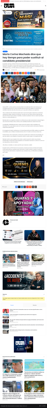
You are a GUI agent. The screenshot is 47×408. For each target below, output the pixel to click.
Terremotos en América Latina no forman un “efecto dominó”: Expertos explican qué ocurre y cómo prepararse (34, 374)
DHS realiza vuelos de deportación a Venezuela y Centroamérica (23, 330)
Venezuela (5, 51)
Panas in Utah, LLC (23, 405)
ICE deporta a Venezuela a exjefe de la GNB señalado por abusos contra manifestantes (9, 265)
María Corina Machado (20, 181)
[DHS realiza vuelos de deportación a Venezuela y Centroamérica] (6, 331)
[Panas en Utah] (9, 5)
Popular (12, 305)
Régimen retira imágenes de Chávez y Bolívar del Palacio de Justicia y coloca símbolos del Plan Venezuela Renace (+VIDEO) (23, 264)
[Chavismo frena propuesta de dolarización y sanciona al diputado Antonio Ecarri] (38, 257)
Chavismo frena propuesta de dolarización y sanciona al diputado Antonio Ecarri (38, 263)
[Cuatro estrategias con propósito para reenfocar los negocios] (6, 316)
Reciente (35, 305)
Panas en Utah (7, 69)
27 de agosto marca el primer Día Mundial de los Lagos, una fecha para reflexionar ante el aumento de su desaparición (34, 396)
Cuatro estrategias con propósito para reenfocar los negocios (23, 314)
